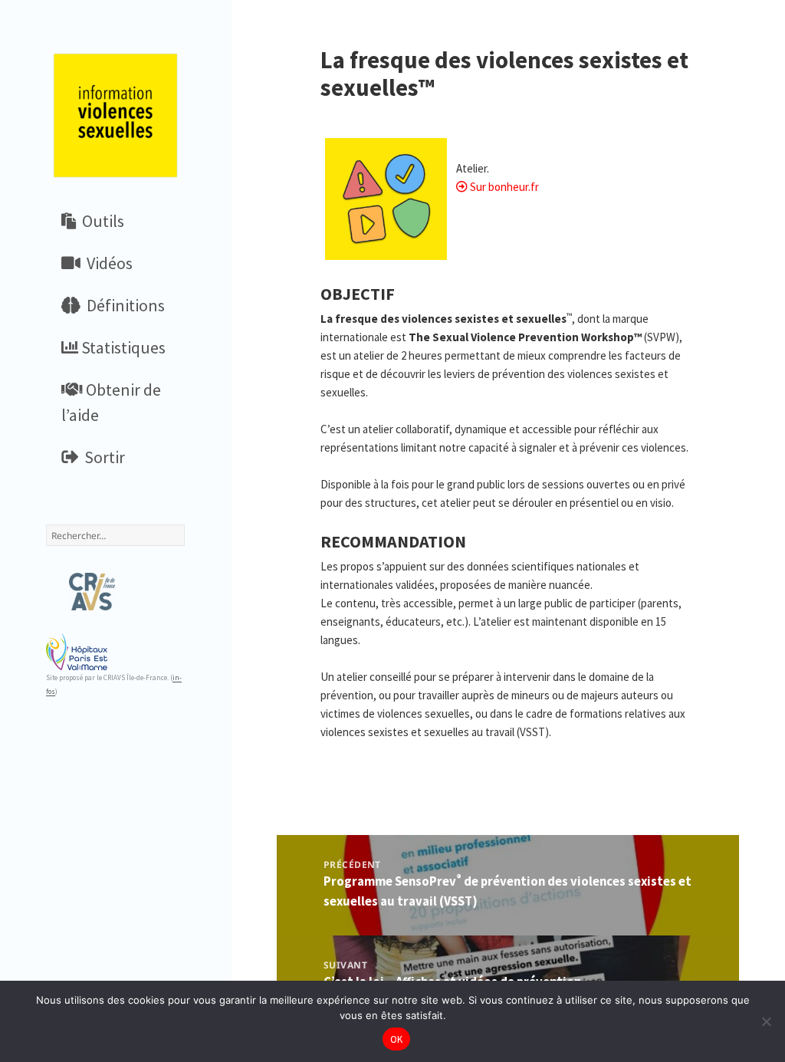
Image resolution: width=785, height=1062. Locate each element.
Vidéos (106, 263)
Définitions (122, 305)
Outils (100, 221)
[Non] (766, 1021)
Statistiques (122, 347)
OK (396, 1039)
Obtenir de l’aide (111, 402)
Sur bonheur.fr (504, 186)
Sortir (101, 457)
